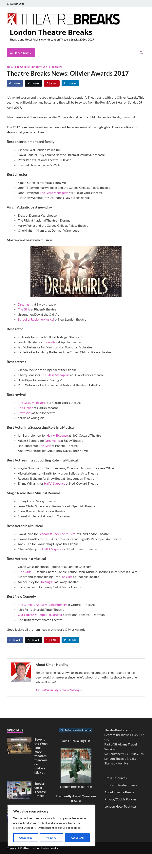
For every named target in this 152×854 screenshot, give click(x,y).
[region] (51, 825)
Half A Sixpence (57, 435)
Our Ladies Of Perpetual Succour (40, 614)
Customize (25, 837)
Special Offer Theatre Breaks (40, 789)
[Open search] (141, 52)
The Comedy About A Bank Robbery (42, 604)
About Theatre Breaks (119, 792)
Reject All (51, 837)
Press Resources (115, 778)
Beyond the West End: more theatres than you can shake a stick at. (41, 755)
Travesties (50, 342)
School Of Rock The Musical (57, 534)
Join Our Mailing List (76, 741)
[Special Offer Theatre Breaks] (19, 784)
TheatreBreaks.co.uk (118, 730)
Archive (123, 763)
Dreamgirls (25, 304)
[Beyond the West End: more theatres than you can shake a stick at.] (19, 740)
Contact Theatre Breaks (120, 785)
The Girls (24, 309)
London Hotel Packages (120, 806)
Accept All (77, 837)
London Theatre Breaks (51, 32)
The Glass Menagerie (54, 192)
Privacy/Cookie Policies (120, 799)
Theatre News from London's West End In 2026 (34, 66)
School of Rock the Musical (36, 319)
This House (25, 408)
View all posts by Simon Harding (59, 690)
